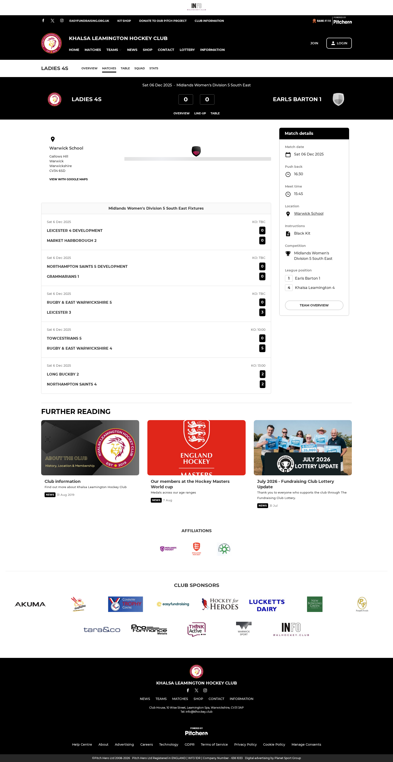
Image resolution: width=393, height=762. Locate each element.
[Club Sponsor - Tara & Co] (102, 630)
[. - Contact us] (196, 8)
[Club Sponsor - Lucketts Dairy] (267, 605)
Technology (168, 744)
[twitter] (52, 21)
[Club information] (90, 447)
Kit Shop (124, 21)
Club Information (209, 21)
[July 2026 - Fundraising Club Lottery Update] (303, 447)
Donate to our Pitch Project (162, 21)
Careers (146, 744)
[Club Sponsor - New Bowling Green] (315, 605)
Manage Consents (306, 744)
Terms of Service (214, 744)
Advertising (124, 744)
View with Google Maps (68, 179)
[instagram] (62, 21)
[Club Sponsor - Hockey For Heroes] (220, 605)
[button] (74, 49)
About (103, 744)
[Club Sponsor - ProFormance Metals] (149, 630)
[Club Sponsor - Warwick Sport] (244, 630)
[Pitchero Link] (343, 22)
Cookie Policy (274, 744)
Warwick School (308, 213)
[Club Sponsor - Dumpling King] (78, 605)
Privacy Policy (245, 744)
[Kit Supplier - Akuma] (31, 605)
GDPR (189, 744)
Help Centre (82, 744)
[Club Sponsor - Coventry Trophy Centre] (125, 605)
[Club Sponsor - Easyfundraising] (173, 605)
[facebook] (43, 21)
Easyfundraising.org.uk (89, 21)
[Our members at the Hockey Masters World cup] (196, 447)
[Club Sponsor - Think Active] (196, 630)
